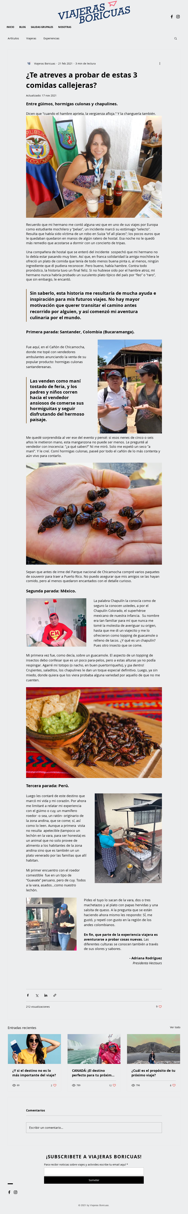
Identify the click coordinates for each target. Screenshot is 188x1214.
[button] (175, 38)
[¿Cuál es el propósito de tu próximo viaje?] (153, 1049)
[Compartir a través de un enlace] (55, 995)
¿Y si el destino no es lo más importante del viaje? (34, 1072)
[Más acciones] (160, 63)
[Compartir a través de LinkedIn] (46, 995)
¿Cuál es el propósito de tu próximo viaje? (153, 1072)
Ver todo (175, 1027)
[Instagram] (178, 16)
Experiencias (51, 38)
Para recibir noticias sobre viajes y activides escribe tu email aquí (85, 1164)
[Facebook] (171, 16)
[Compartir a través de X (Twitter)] (37, 995)
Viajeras (31, 38)
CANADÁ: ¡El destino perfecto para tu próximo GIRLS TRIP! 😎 (93, 1072)
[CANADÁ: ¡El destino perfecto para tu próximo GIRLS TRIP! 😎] (94, 1049)
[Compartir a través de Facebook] (28, 995)
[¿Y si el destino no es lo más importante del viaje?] (34, 1049)
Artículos (13, 38)
